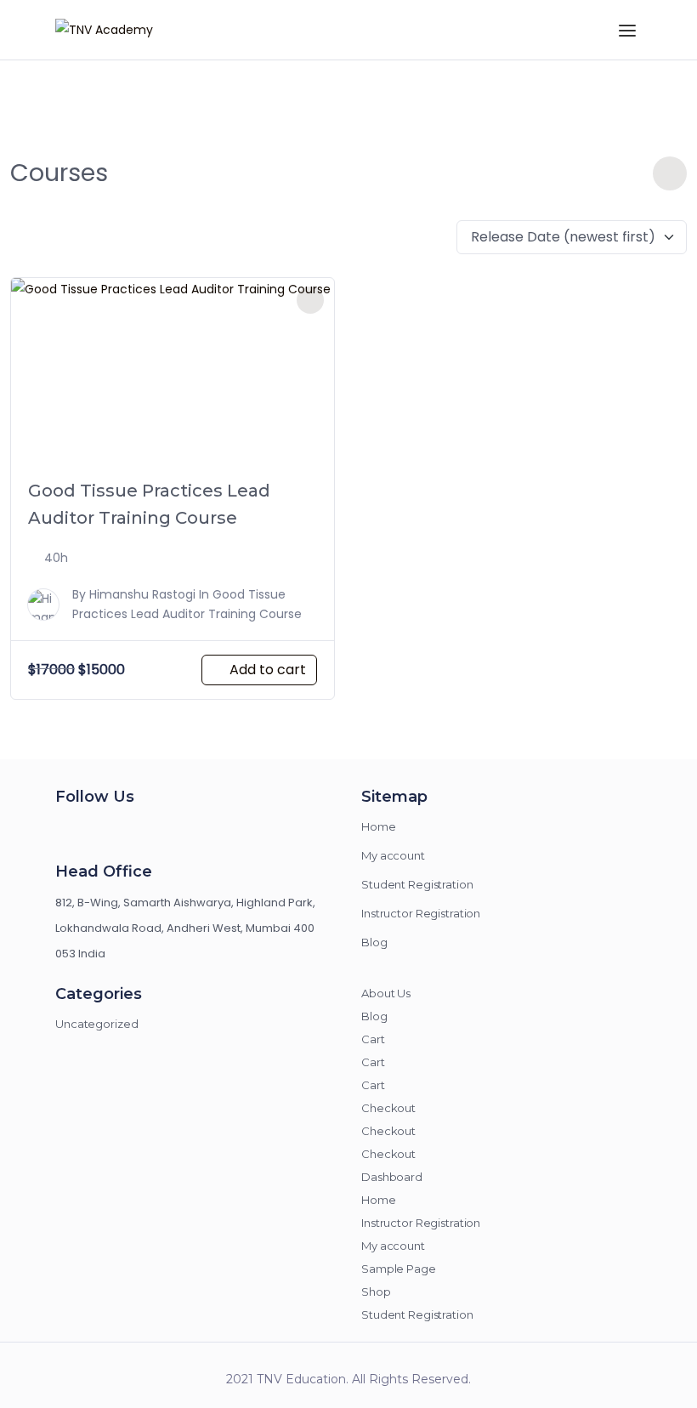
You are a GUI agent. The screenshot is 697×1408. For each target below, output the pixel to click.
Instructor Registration (420, 913)
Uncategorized (96, 1023)
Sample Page (398, 1268)
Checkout (388, 1108)
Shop (376, 1291)
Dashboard (391, 1177)
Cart (373, 1039)
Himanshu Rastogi (142, 594)
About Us (386, 993)
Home (378, 826)
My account (393, 855)
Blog (374, 942)
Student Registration (417, 884)
